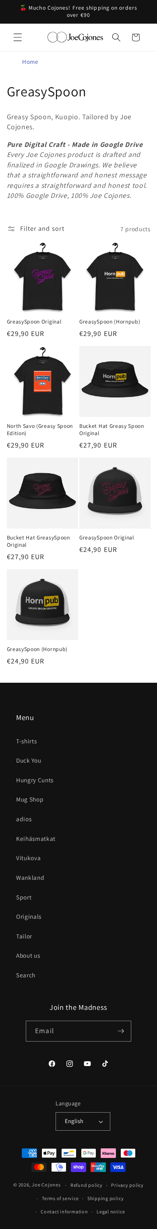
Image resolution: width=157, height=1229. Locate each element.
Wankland (30, 877)
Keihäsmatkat (36, 838)
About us (28, 955)
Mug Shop (29, 799)
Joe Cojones (46, 1185)
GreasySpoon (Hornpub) (109, 321)
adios (23, 819)
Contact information (64, 1212)
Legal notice (111, 1212)
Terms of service (60, 1198)
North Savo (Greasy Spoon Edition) (40, 430)
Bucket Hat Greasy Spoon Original (111, 430)
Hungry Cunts (35, 780)
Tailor (24, 936)
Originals (28, 916)
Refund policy (86, 1185)
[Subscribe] (120, 1031)
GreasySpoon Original (34, 321)
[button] (17, 37)
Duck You (28, 760)
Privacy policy (127, 1185)
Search (25, 975)
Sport (23, 897)
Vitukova (28, 858)
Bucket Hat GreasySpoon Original (38, 541)
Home (30, 61)
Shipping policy (105, 1198)
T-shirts (26, 741)
